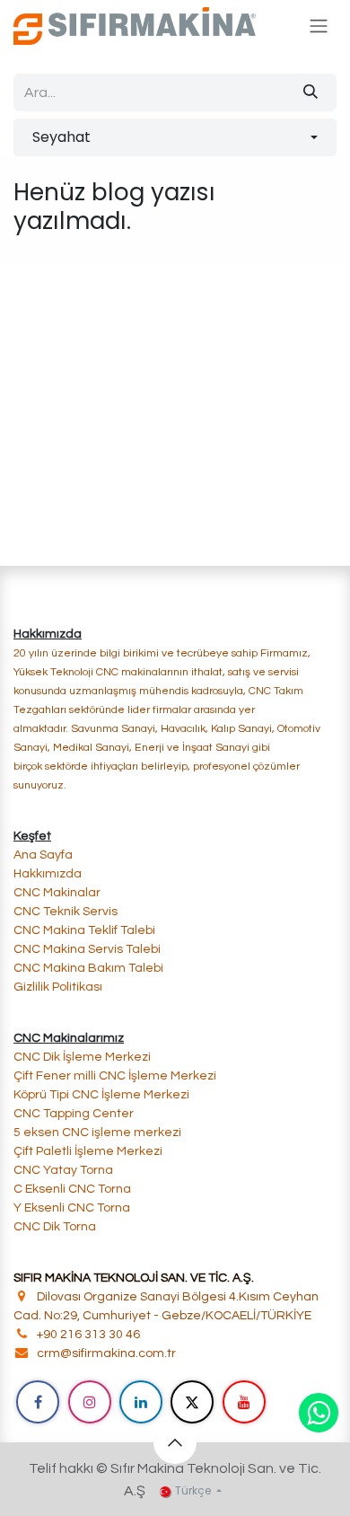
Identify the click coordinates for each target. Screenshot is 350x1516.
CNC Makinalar (57, 892)
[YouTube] (244, 1401)
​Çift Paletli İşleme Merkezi (87, 1151)
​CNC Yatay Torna (63, 1170)
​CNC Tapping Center (73, 1113)
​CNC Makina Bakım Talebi (88, 968)
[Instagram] (89, 1401)
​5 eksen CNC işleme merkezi (97, 1132)
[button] (175, 137)
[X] (192, 1401)
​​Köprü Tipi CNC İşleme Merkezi (101, 1095)
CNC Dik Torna (54, 1227)
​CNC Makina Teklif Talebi (84, 930)
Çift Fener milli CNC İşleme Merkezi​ (114, 1076)
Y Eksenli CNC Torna (71, 1208)
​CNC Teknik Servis (65, 911)
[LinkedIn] (140, 1401)
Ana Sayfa (43, 855)
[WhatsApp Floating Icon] (318, 1412)
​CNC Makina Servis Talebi (87, 949)
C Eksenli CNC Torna (72, 1189)
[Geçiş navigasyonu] (319, 26)
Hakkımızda (47, 874)
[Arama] (310, 92)
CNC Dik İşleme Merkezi (83, 1057)
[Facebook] (37, 1401)
